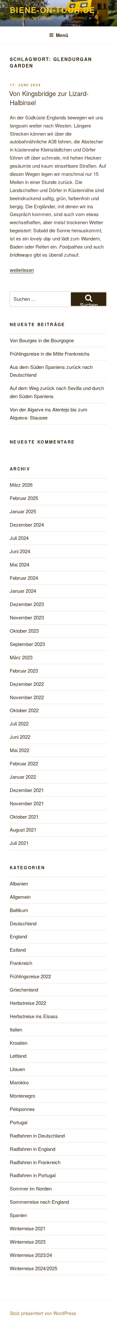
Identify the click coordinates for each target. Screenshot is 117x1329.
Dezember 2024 (27, 524)
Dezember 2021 (27, 789)
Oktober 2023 (24, 630)
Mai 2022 (19, 750)
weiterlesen (22, 269)
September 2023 (27, 643)
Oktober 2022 (24, 710)
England (18, 936)
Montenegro (22, 1095)
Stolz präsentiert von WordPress (43, 1313)
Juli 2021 (19, 842)
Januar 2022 (23, 776)
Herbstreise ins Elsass (34, 1016)
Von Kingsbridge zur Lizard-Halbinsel (49, 98)
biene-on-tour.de (52, 9)
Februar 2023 (24, 670)
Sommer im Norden (31, 1188)
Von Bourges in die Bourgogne (42, 340)
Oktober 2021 (24, 816)
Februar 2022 (24, 763)
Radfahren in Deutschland (37, 1135)
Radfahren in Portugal (33, 1175)
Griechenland (24, 989)
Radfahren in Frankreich (35, 1162)
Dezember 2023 (27, 604)
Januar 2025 (23, 511)
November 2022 (27, 697)
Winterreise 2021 (28, 1228)
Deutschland (23, 923)
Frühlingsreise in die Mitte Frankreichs (50, 353)
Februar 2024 (24, 577)
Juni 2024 (20, 551)
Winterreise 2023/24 (31, 1254)
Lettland (18, 1055)
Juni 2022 (20, 736)
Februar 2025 (24, 497)
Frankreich (21, 962)
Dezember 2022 (27, 683)
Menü (62, 35)
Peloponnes (22, 1108)
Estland (18, 949)
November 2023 (27, 617)
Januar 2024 (23, 590)
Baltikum (19, 910)
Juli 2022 (19, 723)
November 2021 (27, 803)
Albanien (19, 883)
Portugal (18, 1122)
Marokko (19, 1082)
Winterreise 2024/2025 (33, 1268)
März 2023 (21, 657)
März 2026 (21, 484)
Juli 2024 (19, 537)
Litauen (17, 1069)
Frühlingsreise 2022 (30, 976)
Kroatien (18, 1042)
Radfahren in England (32, 1148)
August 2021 (23, 829)
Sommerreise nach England (39, 1201)
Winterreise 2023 (28, 1241)
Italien (16, 1029)
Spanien (18, 1215)
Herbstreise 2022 (28, 1002)
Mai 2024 (19, 564)
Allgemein (20, 896)
